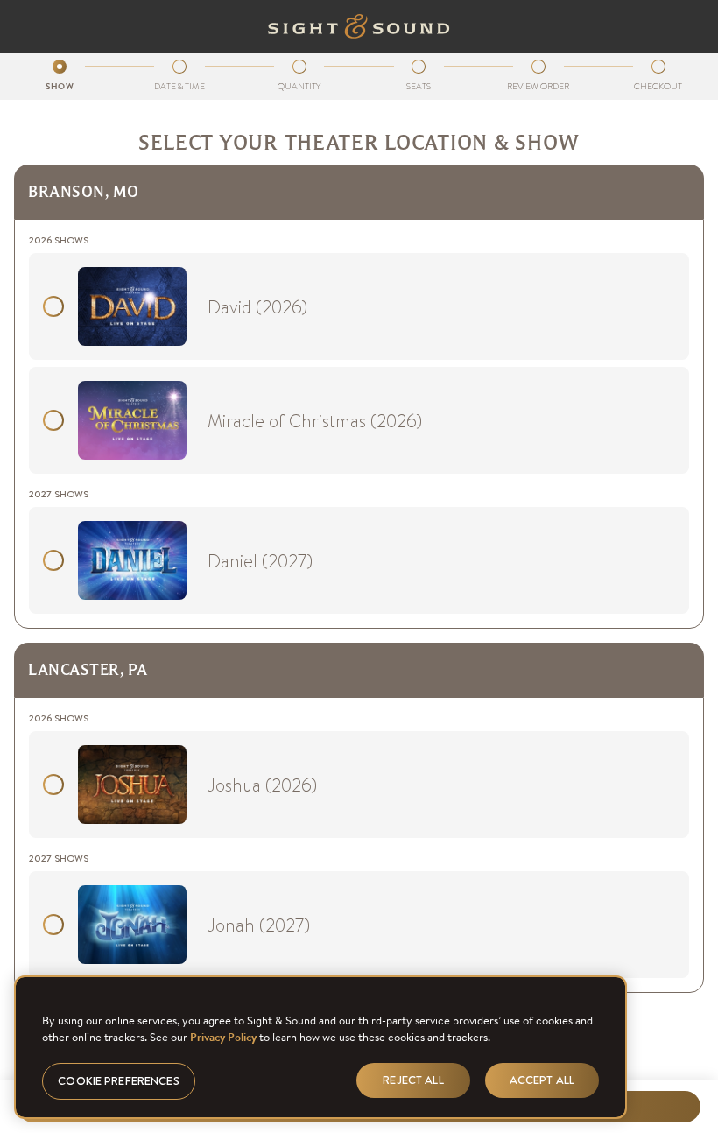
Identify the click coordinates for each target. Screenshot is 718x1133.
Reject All (413, 1080)
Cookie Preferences (118, 1080)
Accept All (542, 1080)
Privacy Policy (223, 1037)
